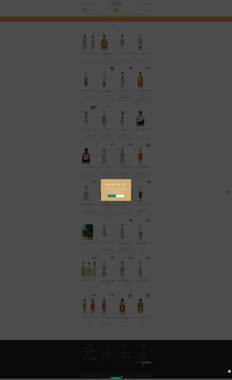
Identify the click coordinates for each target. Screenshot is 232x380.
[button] (116, 378)
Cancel (120, 195)
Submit (111, 195)
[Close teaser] (122, 376)
